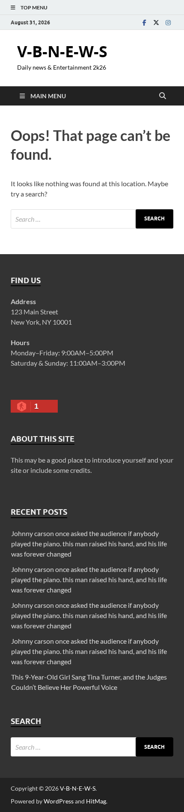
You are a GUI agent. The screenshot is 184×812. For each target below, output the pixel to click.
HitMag (96, 801)
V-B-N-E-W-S (62, 51)
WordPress (59, 801)
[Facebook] (144, 22)
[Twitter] (156, 22)
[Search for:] (92, 219)
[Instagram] (168, 22)
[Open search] (162, 96)
